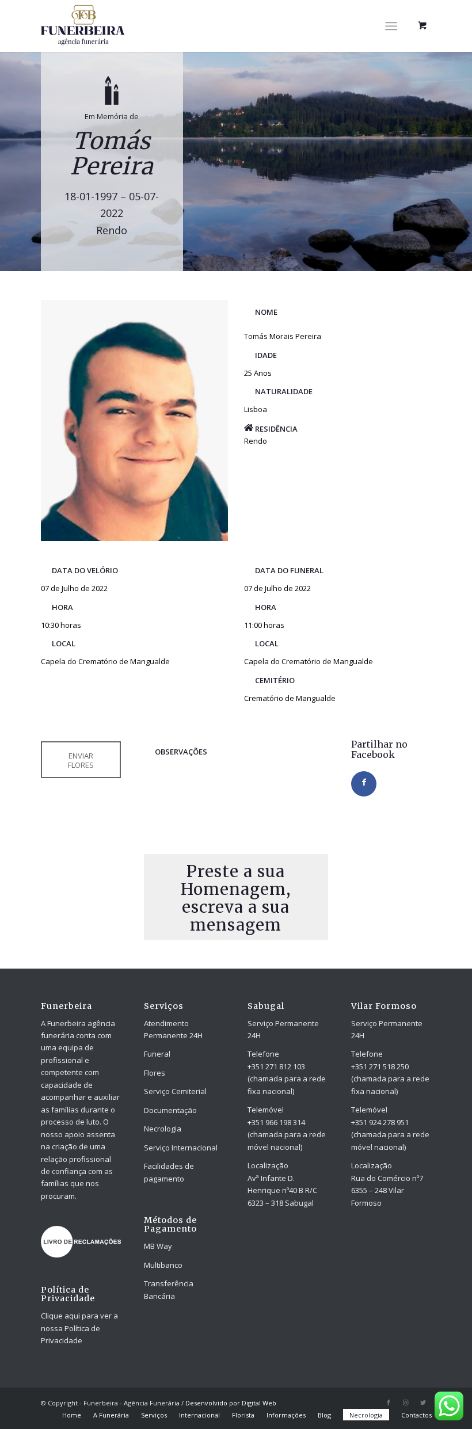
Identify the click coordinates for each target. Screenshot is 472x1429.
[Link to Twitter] (423, 1402)
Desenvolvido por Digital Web (230, 1402)
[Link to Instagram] (405, 1402)
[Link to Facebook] (388, 1402)
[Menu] (391, 25)
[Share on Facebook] (363, 784)
